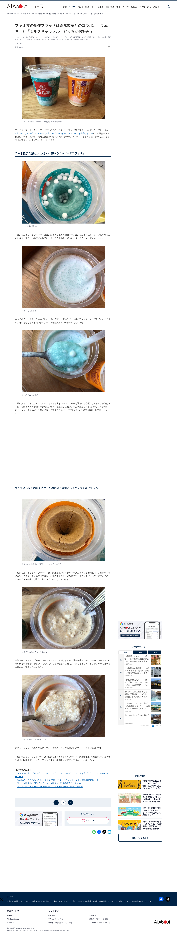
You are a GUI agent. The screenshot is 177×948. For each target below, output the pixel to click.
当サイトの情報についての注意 (60, 923)
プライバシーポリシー (56, 919)
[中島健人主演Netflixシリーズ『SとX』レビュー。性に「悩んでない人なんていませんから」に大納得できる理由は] (151, 784)
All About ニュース (13, 14)
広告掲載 (92, 915)
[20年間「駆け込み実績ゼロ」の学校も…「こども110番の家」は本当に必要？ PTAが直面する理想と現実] (151, 798)
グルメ (80, 7)
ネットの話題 (153, 7)
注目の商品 (131, 7)
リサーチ (120, 7)
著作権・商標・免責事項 (98, 919)
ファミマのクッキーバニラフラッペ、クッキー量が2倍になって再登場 (50, 786)
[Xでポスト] (104, 832)
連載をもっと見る (140, 838)
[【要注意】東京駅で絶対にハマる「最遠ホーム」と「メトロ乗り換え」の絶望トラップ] (151, 811)
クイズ (142, 7)
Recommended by (146, 726)
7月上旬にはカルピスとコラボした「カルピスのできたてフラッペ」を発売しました (54, 133)
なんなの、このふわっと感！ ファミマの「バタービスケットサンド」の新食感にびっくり (59, 780)
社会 (87, 7)
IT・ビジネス (97, 7)
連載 (64, 7)
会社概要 (51, 915)
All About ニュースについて (99, 923)
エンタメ (110, 7)
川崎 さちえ (19, 47)
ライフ (72, 7)
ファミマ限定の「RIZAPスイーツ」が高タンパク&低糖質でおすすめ (49, 783)
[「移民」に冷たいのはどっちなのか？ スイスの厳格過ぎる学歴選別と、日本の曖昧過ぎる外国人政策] (151, 825)
